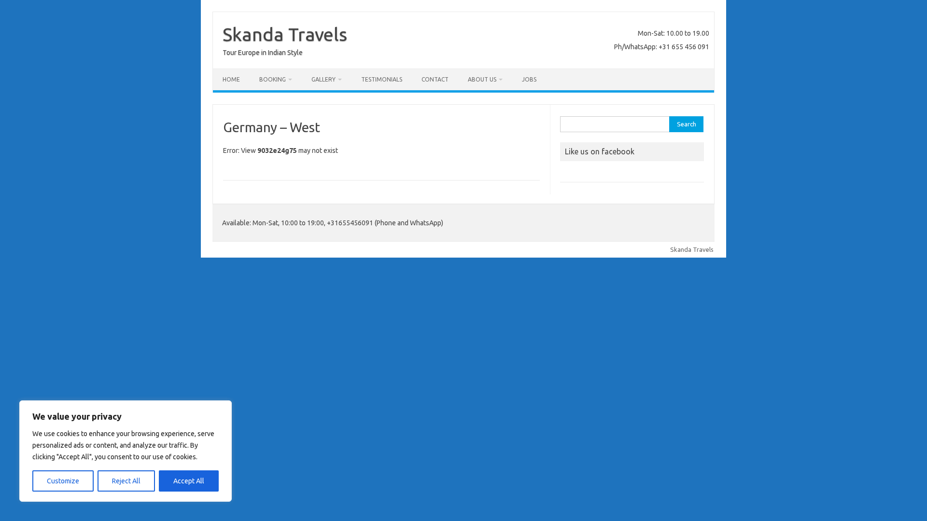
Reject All (126, 481)
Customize (63, 481)
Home (231, 79)
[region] (125, 451)
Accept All (188, 481)
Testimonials (381, 79)
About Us (482, 79)
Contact (435, 79)
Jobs (529, 79)
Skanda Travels (285, 34)
